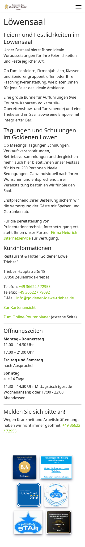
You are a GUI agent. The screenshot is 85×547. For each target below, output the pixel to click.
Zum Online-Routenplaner (27, 317)
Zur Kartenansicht (20, 307)
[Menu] (78, 7)
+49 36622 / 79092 (34, 292)
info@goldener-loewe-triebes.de (45, 298)
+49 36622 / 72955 (35, 286)
